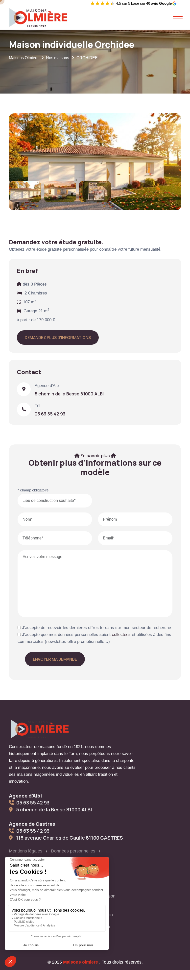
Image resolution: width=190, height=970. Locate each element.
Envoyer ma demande (55, 659)
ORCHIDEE (87, 58)
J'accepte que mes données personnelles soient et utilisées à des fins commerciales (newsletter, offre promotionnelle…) (94, 638)
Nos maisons (57, 58)
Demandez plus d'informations (58, 337)
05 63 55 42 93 (50, 414)
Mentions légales (25, 851)
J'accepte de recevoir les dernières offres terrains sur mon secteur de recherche (96, 627)
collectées (121, 634)
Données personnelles (73, 851)
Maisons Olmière (24, 58)
